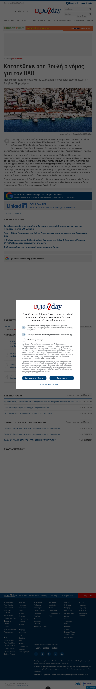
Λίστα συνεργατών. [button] (48, 358)
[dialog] (48, 344)
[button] (48, 340)
